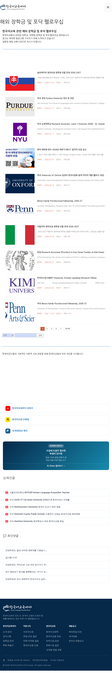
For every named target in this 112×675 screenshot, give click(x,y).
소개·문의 (7, 632)
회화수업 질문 (52, 645)
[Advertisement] (56, 61)
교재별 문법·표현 (54, 650)
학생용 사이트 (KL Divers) (18, 660)
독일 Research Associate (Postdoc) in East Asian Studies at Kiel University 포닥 (74, 252)
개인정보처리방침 (40, 660)
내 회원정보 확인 (17, 431)
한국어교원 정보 (53, 636)
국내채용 (73, 636)
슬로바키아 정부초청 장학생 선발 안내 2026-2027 (59, 73)
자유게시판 (28, 632)
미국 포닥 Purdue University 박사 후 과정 (55, 98)
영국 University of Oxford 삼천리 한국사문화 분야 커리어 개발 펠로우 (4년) (70, 175)
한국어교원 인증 (30, 645)
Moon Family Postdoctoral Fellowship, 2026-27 (59, 201)
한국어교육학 (52, 632)
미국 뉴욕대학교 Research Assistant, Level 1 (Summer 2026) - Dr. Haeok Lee (72, 124)
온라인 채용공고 (76, 641)
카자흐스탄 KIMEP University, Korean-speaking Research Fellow (67, 278)
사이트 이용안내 (57, 660)
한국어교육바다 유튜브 (22, 408)
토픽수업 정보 (52, 641)
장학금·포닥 (8, 641)
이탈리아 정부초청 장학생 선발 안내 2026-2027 (58, 227)
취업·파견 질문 (30, 636)
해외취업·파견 (75, 632)
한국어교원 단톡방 (18, 419)
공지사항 (7, 636)
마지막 (67, 329)
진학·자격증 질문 (31, 641)
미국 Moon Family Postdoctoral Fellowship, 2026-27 (61, 304)
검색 (40, 335)
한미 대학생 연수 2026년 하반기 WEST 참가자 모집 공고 (61, 150)
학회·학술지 (8, 645)
